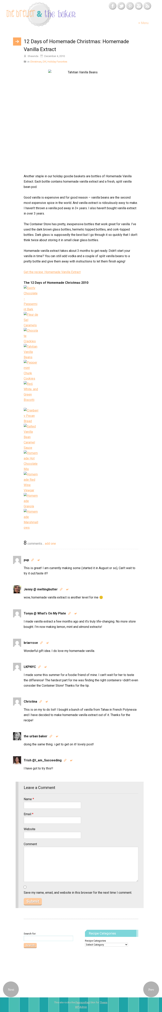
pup (26, 560)
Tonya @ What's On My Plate (45, 613)
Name (29, 799)
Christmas (35, 61)
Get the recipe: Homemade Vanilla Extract (52, 272)
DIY (44, 61)
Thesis (103, 1002)
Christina (30, 701)
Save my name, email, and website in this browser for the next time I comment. (78, 892)
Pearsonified (82, 1002)
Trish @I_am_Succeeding (43, 760)
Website (29, 829)
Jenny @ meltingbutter (41, 589)
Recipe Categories (95, 940)
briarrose (31, 643)
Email (28, 814)
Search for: (30, 933)
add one (50, 543)
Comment (30, 844)
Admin (81, 1006)
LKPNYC (30, 667)
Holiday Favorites (57, 61)
